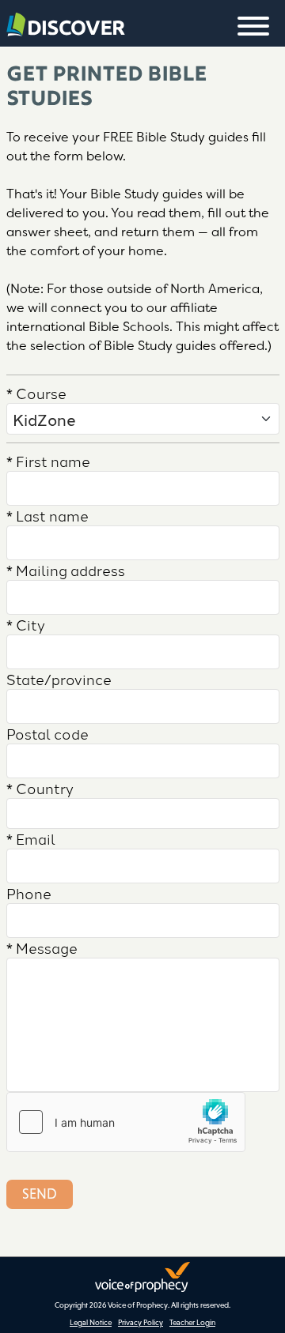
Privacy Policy (140, 1322)
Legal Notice (91, 1322)
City (25, 624)
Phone (28, 892)
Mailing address (65, 569)
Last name (47, 515)
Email (30, 838)
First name (48, 460)
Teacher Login (192, 1322)
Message (42, 947)
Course (36, 392)
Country (40, 787)
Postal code (47, 733)
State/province (59, 678)
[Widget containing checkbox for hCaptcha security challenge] (125, 1122)
